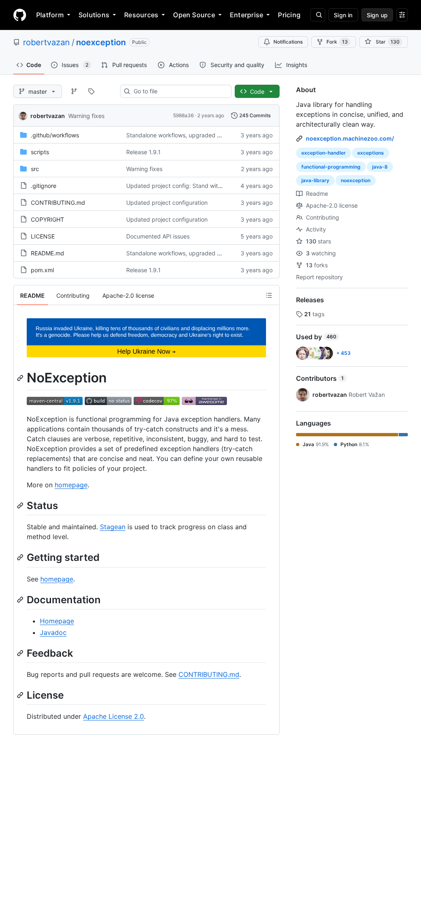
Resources (141, 15)
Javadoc (53, 632)
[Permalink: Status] (21, 505)
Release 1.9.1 (143, 151)
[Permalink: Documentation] (21, 599)
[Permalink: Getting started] (21, 557)
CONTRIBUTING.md (58, 202)
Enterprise (246, 15)
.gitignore (43, 185)
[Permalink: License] (21, 695)
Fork (337, 42)
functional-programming (331, 167)
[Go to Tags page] (91, 91)
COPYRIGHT (47, 219)
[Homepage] (19, 14)
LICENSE (43, 236)
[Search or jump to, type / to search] (317, 14)
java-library (315, 180)
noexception (101, 42)
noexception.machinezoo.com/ (350, 138)
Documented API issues (158, 236)
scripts (40, 151)
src (35, 168)
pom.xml (42, 269)
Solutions (94, 15)
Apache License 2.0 (113, 716)
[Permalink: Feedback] (21, 653)
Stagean (112, 527)
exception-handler (323, 153)
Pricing (289, 15)
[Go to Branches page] (74, 91)
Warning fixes (86, 115)
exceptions (370, 153)
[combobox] (179, 91)
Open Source (194, 15)
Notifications (288, 42)
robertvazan (46, 42)
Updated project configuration (167, 202)
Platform (50, 15)
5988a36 (183, 115)
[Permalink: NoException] (21, 378)
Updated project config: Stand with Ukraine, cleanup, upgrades (211, 185)
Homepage (57, 621)
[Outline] (269, 295)
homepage (71, 485)
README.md (47, 253)
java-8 (380, 167)
